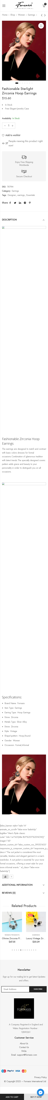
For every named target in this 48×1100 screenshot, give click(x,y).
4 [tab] (24, 83)
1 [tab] (16, 83)
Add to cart (12, 1097)
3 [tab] (22, 83)
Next (43, 52)
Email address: (15, 989)
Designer (12, 195)
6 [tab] (29, 83)
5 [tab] (27, 83)
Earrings (31, 14)
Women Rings (37, 935)
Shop (12, 14)
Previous (4, 52)
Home (4, 14)
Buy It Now (36, 1097)
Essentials (30, 195)
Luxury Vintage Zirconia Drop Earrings (22, 938)
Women (21, 14)
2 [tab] (20, 83)
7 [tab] (32, 83)
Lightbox (41, 26)
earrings (21, 195)
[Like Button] (5, 876)
